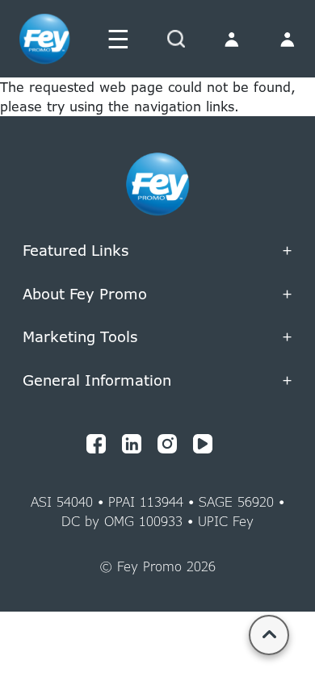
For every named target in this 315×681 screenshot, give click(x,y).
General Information (157, 381)
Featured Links (157, 251)
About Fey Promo (157, 294)
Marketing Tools (157, 212)
